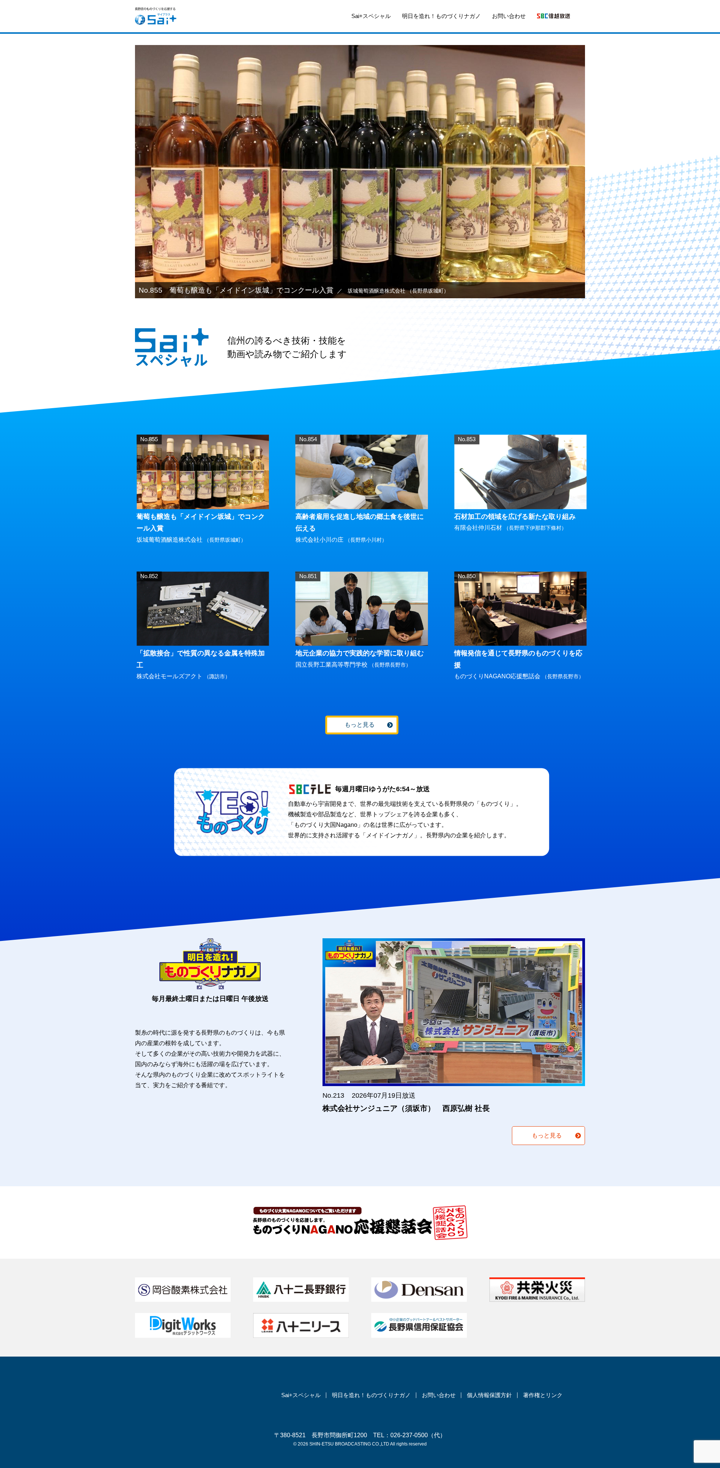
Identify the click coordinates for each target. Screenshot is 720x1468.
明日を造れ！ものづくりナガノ (441, 16)
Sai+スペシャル (371, 16)
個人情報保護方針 (489, 1395)
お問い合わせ (509, 16)
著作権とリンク (542, 1395)
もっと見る (360, 725)
